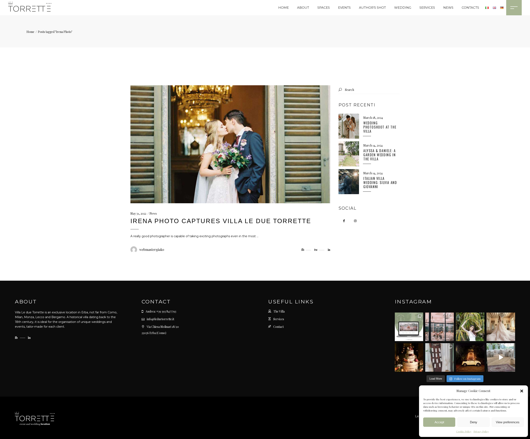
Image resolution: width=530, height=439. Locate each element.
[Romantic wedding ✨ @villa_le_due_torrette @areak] (501, 357)
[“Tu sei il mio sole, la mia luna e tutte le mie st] (470, 357)
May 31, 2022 (138, 213)
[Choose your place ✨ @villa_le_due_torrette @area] (439, 357)
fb (16, 338)
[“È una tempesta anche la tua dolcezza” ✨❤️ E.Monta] (409, 357)
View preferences (507, 422)
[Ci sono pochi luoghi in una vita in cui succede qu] (439, 327)
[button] (522, 391)
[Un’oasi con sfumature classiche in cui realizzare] (470, 327)
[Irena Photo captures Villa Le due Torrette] (230, 144)
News (153, 213)
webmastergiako (151, 249)
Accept (439, 422)
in (29, 338)
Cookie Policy (463, 431)
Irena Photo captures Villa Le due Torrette (220, 221)
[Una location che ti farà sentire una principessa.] (501, 327)
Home (30, 32)
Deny (473, 422)
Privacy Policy (481, 431)
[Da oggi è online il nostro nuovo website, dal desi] (409, 327)
